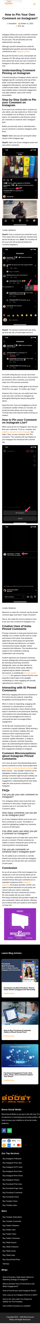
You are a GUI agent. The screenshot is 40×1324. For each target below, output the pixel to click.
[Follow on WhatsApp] (9, 1130)
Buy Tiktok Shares (9, 1242)
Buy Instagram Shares (11, 1180)
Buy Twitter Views (9, 1234)
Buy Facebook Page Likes (13, 1188)
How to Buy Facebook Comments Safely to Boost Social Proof (17, 1031)
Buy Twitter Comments (11, 1238)
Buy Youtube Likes (10, 1205)
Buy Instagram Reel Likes (12, 1171)
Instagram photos (22, 51)
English (8, 1)
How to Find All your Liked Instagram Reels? (19, 1291)
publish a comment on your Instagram (16, 432)
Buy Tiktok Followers (10, 1247)
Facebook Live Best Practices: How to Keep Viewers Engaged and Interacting (19, 988)
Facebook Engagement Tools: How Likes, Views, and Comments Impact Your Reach (18, 1074)
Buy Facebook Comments (12, 1193)
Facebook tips (9, 993)
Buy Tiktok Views (9, 1251)
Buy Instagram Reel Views (13, 1176)
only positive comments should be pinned (17, 768)
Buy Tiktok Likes (9, 1255)
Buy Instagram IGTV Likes (12, 1167)
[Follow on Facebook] (4, 1130)
